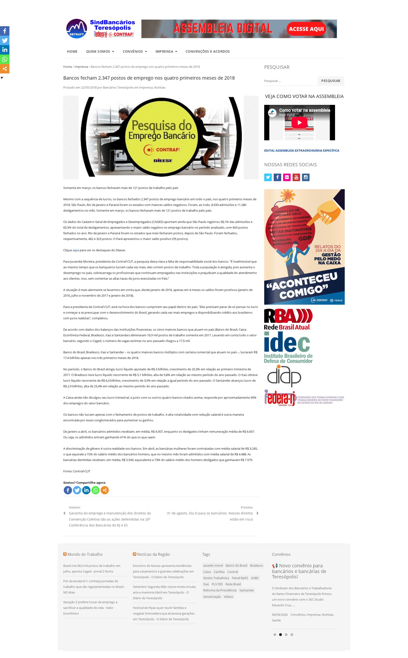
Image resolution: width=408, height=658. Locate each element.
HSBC (255, 578)
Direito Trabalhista (216, 578)
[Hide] (2, 78)
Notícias (160, 87)
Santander (246, 590)
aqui (76, 250)
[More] (105, 490)
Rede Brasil (233, 584)
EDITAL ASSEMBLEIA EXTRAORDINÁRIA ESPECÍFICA (301, 150)
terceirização (212, 596)
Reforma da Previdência (220, 590)
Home (72, 51)
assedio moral (213, 565)
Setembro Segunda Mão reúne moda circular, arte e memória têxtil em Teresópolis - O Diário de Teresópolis (164, 592)
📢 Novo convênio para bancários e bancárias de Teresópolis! (299, 571)
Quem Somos (98, 51)
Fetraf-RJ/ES (240, 578)
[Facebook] (68, 490)
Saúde (276, 620)
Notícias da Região (153, 554)
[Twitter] (77, 490)
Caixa (207, 572)
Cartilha (219, 572)
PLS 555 (217, 584)
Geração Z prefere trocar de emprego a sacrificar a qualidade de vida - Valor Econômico (90, 607)
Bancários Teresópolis (118, 87)
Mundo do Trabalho (85, 554)
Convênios (133, 51)
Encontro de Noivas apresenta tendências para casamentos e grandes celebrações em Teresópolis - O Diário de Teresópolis (163, 571)
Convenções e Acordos (208, 51)
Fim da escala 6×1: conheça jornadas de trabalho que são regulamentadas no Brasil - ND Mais (94, 586)
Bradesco (256, 565)
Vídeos (228, 596)
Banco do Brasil (236, 565)
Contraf (232, 572)
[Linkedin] (86, 490)
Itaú (206, 584)
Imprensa (164, 51)
